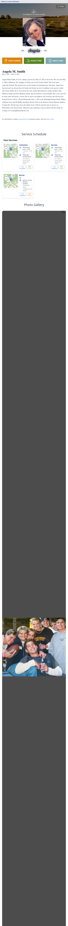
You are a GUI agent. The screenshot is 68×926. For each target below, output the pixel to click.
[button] (11, 149)
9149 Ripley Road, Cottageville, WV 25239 (27, 188)
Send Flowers (29, 194)
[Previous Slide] (4, 647)
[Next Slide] (63, 647)
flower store (50, 119)
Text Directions (22, 167)
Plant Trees (29, 167)
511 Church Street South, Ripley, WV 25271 (26, 161)
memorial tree (23, 119)
